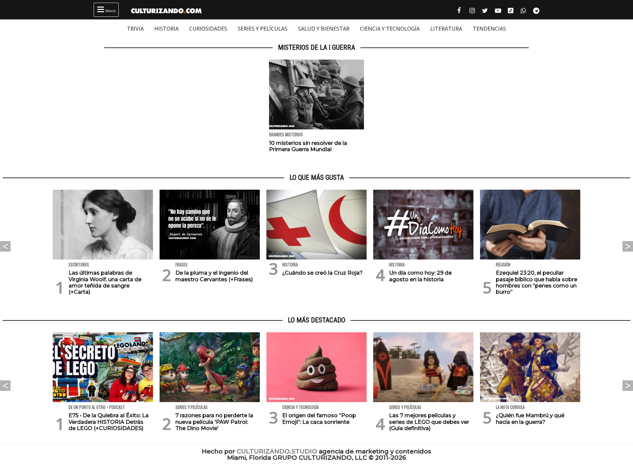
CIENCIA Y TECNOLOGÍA (390, 28)
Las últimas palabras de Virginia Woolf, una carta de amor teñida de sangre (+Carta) (105, 282)
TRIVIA (135, 28)
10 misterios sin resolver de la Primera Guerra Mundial (308, 146)
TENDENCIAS (489, 28)
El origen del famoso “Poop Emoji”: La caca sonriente (319, 418)
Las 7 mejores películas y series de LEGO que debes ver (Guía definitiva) (429, 421)
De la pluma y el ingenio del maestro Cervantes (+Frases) (214, 276)
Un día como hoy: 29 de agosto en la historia (420, 276)
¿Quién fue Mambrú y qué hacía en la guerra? (530, 418)
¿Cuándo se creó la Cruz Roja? (322, 273)
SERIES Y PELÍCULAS (262, 28)
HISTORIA (166, 28)
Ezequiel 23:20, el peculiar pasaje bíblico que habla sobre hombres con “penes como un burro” (536, 282)
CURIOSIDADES (208, 28)
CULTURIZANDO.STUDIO (277, 451)
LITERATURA (446, 28)
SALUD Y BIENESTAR (323, 28)
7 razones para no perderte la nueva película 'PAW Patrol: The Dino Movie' (214, 421)
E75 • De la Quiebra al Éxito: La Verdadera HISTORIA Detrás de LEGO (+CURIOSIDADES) (109, 421)
